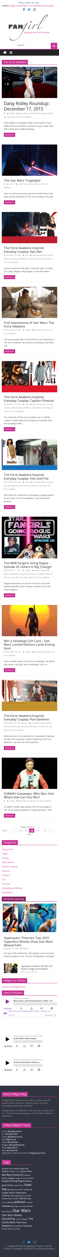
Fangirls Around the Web (24, 1178)
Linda (12, 184)
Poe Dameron (32, 485)
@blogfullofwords (17, 1145)
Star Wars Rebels (27, 577)
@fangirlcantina (14, 1131)
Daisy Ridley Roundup (37, 113)
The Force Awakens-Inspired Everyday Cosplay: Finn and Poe (26, 476)
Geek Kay (32, 259)
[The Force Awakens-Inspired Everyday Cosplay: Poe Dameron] (29, 681)
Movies (11, 1202)
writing (17, 1229)
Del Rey (6, 1175)
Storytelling (8, 1218)
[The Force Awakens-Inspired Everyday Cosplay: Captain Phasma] (29, 362)
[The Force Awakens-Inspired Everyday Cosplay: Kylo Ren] (29, 213)
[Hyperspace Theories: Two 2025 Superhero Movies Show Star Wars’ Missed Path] (29, 905)
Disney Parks (7, 849)
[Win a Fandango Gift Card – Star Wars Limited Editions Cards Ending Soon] (29, 606)
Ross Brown (28, 1206)
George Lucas (12, 1189)
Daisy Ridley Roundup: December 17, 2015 (26, 106)
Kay (27, 255)
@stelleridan (12, 1142)
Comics (18, 1171)
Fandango (39, 652)
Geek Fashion (8, 862)
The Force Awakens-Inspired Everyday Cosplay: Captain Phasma (29, 399)
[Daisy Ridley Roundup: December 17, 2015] (29, 68)
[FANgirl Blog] (5, 53)
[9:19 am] (5, 184)
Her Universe (25, 1189)
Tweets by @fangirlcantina (13, 986)
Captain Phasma (38, 404)
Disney (50, 113)
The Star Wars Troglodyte (22, 180)
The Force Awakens (23, 117)
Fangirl (12, 113)
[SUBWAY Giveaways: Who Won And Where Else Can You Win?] (29, 759)
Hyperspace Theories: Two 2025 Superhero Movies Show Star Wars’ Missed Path (28, 941)
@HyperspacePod (37, 1153)
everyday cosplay (39, 255)
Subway (32, 801)
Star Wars (11, 117)
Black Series (23, 801)
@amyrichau (12, 1150)
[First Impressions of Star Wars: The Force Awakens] (29, 288)
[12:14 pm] (5, 113)
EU (22, 1175)
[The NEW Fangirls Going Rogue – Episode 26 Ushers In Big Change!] (29, 518)
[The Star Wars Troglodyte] (29, 146)
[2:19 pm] (5, 801)
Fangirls (11, 1178)
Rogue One (18, 1206)
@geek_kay (11, 1139)
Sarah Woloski (7, 1211)
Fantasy (5, 858)
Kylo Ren (40, 259)
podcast (40, 574)
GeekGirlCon (19, 1185)
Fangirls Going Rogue (28, 574)
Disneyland (14, 574)
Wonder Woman (8, 1229)
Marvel (23, 1198)
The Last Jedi (17, 1226)
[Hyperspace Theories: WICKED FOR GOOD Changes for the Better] (11, 965)
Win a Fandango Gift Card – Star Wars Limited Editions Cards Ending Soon (29, 644)
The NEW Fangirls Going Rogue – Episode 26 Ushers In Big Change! (28, 565)
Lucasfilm (15, 1198)
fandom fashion (17, 408)
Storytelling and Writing (12, 888)
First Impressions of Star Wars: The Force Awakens (29, 324)
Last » (30, 834)
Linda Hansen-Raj (24, 184)
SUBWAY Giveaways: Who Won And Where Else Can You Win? (29, 795)
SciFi (4, 879)
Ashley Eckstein (19, 1168)
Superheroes (7, 892)
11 (38, 830)
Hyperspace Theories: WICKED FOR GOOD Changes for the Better (37, 967)
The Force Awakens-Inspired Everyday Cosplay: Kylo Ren (24, 249)
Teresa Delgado (22, 1219)
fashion (13, 259)
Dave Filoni (26, 1171)
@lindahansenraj (15, 1136)
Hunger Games (8, 1192)
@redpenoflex (11, 1134)
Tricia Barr (27, 1225)
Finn (5, 485)
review (37, 330)
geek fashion (22, 259)
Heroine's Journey (9, 866)
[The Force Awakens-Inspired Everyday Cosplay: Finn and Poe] (29, 440)
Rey (5, 117)
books (12, 1171)
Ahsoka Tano (7, 1168)
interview (14, 1195)
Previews (6, 875)
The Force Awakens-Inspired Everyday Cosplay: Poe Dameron (26, 717)
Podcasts (6, 871)
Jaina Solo (22, 1196)
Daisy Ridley (23, 113)
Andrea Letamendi (42, 570)
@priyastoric (12, 1147)
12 (44, 830)
